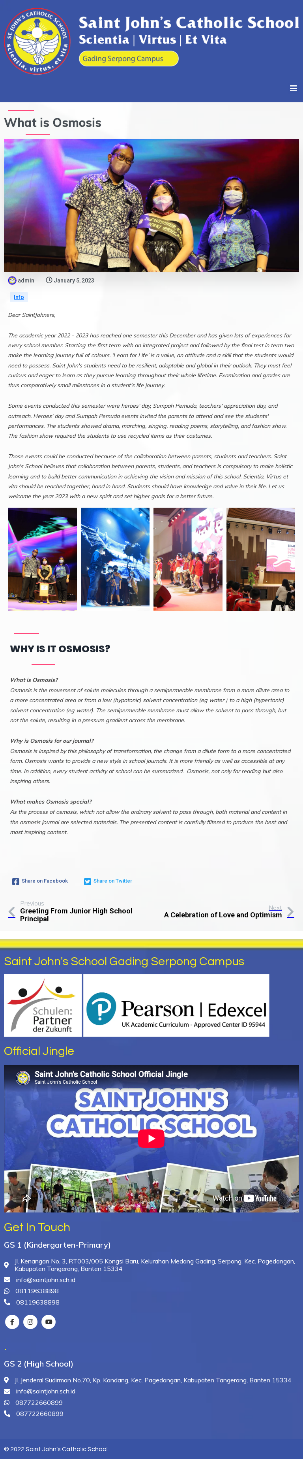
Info (19, 297)
